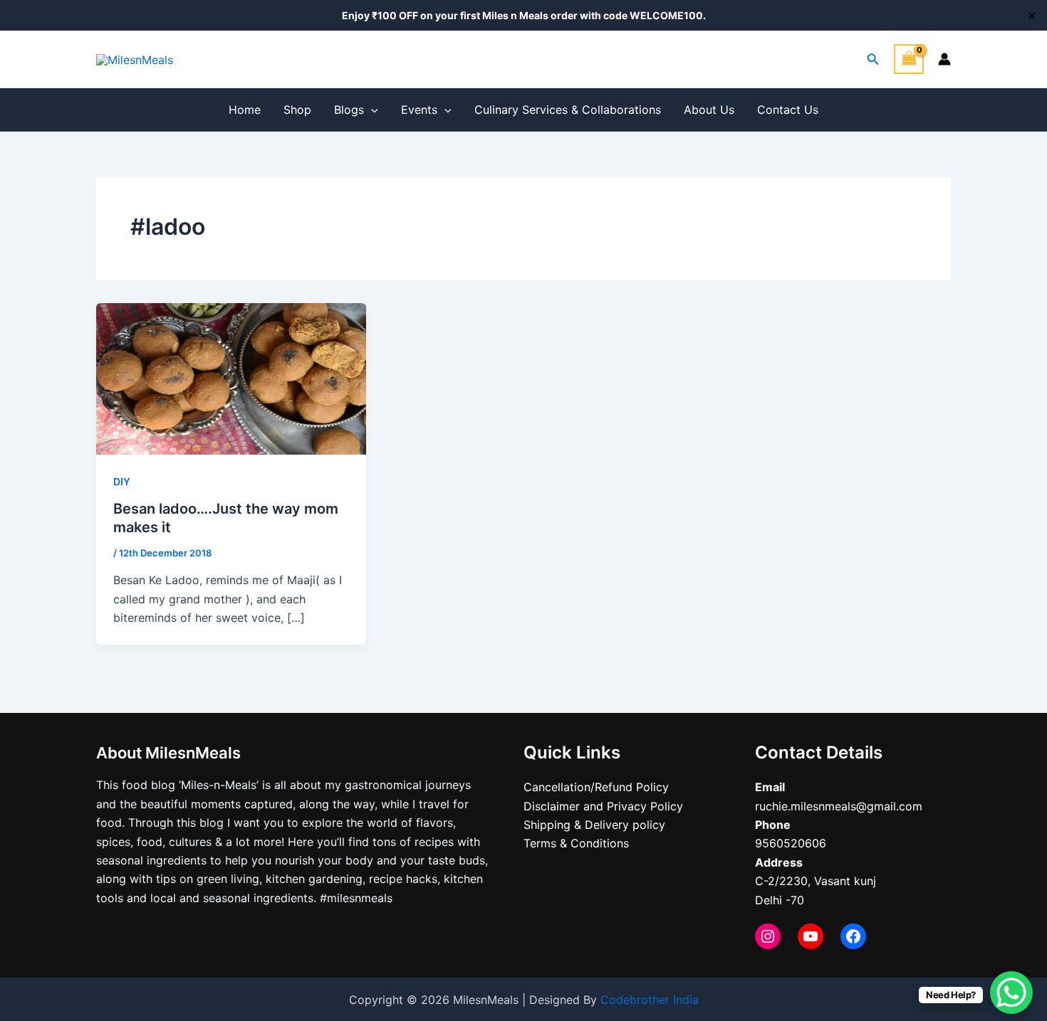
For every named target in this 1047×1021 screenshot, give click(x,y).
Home (245, 109)
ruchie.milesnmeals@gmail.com (838, 806)
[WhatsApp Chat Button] (1011, 992)
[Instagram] (768, 936)
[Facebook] (853, 936)
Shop (297, 109)
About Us (709, 109)
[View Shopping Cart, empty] (909, 58)
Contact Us (787, 109)
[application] (371, 109)
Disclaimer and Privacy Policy (603, 806)
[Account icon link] (944, 59)
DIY (121, 481)
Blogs (349, 109)
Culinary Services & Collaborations (567, 109)
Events (419, 109)
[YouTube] (810, 936)
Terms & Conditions (576, 843)
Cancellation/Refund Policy (596, 787)
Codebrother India (649, 1000)
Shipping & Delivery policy (594, 825)
